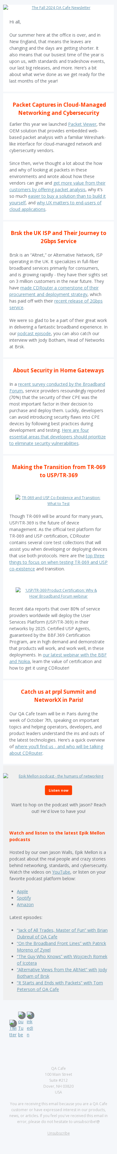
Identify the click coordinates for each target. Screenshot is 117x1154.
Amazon (25, 904)
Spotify (24, 898)
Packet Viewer (82, 124)
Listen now (58, 790)
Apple (22, 891)
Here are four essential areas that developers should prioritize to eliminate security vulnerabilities (57, 436)
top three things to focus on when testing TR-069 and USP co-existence (58, 562)
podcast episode (34, 333)
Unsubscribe (58, 1133)
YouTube (61, 872)
